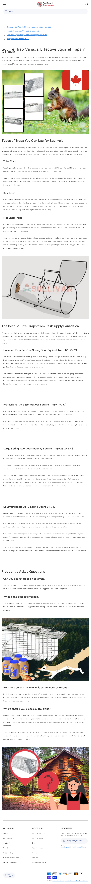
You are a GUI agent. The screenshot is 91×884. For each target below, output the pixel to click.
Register (6, 848)
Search (5, 833)
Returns (35, 858)
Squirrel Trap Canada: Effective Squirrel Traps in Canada (29, 27)
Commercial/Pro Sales (11, 858)
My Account (7, 838)
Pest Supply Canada (58, 881)
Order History (8, 853)
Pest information (38, 848)
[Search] (5, 11)
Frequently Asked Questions (18, 39)
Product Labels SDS (39, 863)
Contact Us (7, 843)
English (8, 876)
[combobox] (45, 11)
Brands (34, 853)
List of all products (38, 833)
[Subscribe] (85, 841)
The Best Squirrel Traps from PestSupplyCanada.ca (27, 35)
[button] (86, 4)
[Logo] (45, 4)
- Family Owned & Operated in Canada (76, 881)
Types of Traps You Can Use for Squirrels (23, 31)
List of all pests (37, 838)
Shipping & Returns (10, 863)
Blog (33, 843)
